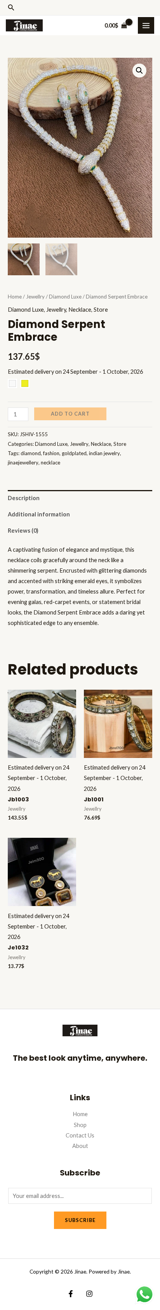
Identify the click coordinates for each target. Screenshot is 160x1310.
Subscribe (80, 1220)
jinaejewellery (23, 462)
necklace (50, 462)
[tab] (80, 498)
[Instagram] (89, 1293)
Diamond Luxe (65, 296)
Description (24, 498)
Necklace (79, 309)
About (80, 1146)
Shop (80, 1125)
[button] (11, 7)
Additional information (39, 514)
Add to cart (70, 414)
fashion (51, 453)
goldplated (74, 453)
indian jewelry (104, 453)
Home (15, 296)
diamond (31, 453)
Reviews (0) (23, 530)
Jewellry (35, 296)
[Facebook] (70, 1293)
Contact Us (80, 1135)
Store (101, 309)
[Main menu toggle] (146, 25)
